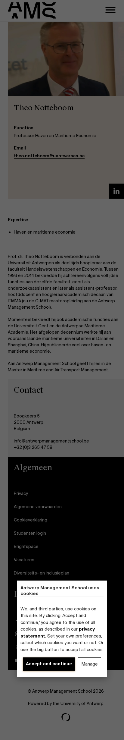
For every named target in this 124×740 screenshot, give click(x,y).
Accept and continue (49, 663)
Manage (89, 664)
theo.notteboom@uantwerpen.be (49, 156)
